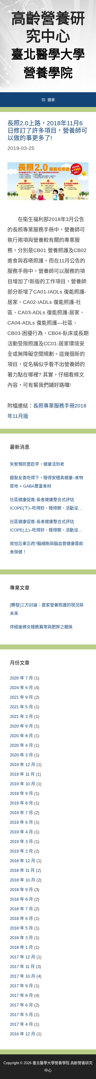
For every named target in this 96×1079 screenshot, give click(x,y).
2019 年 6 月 (21, 822)
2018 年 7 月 (21, 909)
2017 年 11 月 (22, 966)
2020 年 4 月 (21, 745)
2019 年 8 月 (21, 803)
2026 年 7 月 (21, 678)
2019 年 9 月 (21, 793)
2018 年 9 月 (21, 889)
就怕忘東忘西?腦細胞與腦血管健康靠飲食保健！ (46, 547)
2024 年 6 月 (21, 687)
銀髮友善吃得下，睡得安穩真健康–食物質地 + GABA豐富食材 (46, 482)
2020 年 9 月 (21, 726)
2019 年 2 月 (21, 851)
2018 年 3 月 (21, 937)
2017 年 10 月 (22, 976)
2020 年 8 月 (21, 735)
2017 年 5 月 (21, 1014)
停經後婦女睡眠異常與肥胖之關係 (41, 627)
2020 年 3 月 (21, 755)
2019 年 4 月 (21, 832)
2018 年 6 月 (21, 918)
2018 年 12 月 (22, 861)
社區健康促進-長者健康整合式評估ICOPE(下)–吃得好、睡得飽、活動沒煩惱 (46, 504)
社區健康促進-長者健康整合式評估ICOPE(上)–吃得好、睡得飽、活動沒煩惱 (46, 526)
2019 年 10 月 (22, 784)
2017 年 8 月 (21, 995)
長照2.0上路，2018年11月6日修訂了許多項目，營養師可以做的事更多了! (47, 130)
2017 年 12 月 (22, 957)
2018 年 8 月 (21, 899)
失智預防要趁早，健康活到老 (37, 464)
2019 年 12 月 (22, 764)
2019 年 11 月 (22, 774)
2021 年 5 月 (21, 707)
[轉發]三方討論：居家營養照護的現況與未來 (46, 609)
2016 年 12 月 (22, 1034)
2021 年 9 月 (21, 697)
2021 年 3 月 (21, 716)
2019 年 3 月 (21, 841)
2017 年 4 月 (21, 1024)
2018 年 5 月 (21, 928)
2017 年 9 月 (21, 986)
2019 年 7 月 (21, 812)
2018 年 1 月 (21, 947)
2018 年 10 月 (22, 880)
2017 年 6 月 (21, 1005)
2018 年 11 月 (22, 870)
